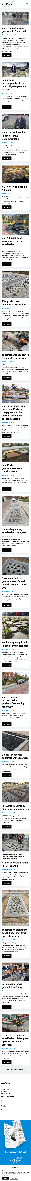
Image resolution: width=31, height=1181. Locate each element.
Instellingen (14, 1178)
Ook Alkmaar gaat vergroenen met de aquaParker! (12, 241)
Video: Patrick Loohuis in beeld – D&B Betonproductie (14, 135)
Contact (3, 1110)
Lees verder (6, 55)
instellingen (4, 1175)
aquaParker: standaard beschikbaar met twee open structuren (14, 933)
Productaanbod (5, 1093)
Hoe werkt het (5, 1089)
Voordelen (4, 1091)
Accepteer (5, 1178)
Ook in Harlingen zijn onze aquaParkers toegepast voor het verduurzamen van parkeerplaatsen (13, 412)
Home (3, 1087)
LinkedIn (3, 1103)
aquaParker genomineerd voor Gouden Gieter (12, 468)
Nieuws (4, 35)
